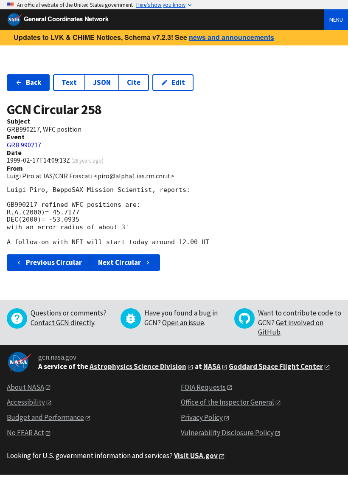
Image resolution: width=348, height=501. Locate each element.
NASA (212, 366)
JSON (102, 82)
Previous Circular (54, 262)
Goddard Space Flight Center (276, 366)
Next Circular (119, 262)
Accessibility (26, 402)
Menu (336, 19)
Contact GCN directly (62, 322)
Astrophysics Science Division (138, 366)
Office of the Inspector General (227, 402)
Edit (178, 82)
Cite (133, 82)
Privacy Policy (202, 417)
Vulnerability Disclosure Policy (227, 432)
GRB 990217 (24, 145)
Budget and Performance (45, 417)
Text (69, 82)
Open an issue (183, 322)
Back (33, 82)
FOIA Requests (203, 387)
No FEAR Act (25, 432)
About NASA (25, 387)
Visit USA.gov (196, 455)
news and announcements (231, 37)
